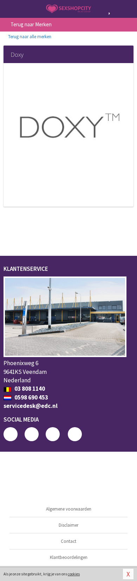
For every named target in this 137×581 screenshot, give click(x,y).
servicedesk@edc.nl (31, 406)
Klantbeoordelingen (68, 557)
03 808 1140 (29, 388)
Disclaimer (68, 525)
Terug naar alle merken (29, 37)
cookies (74, 574)
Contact (68, 541)
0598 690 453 (30, 397)
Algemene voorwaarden (68, 509)
